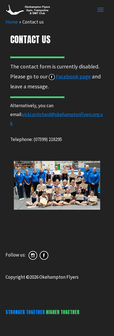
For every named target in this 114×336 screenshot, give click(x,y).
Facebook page (73, 76)
